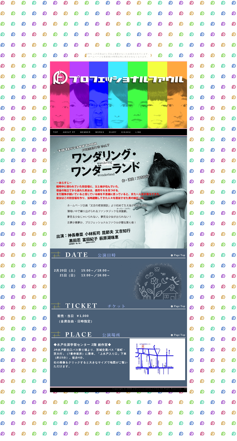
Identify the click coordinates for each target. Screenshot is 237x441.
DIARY (113, 132)
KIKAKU (126, 132)
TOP (55, 132)
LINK (138, 132)
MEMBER (85, 132)
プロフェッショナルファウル (145, 389)
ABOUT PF (69, 132)
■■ (185, 389)
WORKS (99, 132)
